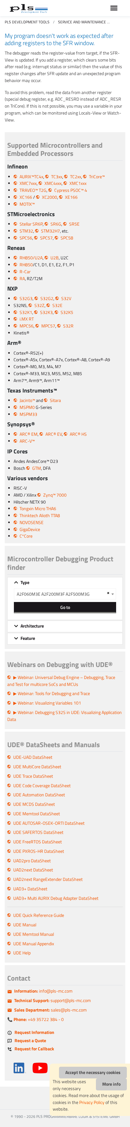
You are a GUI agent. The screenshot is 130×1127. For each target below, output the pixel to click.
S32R (68, 326)
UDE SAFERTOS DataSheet (38, 832)
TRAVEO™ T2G (33, 190)
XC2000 (49, 197)
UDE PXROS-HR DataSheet (38, 851)
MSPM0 (27, 407)
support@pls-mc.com (52, 1000)
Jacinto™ (27, 400)
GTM (36, 468)
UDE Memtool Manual (33, 934)
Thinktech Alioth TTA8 (40, 515)
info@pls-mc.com (43, 991)
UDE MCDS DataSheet (34, 804)
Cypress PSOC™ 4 (70, 190)
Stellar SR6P (31, 224)
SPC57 (46, 238)
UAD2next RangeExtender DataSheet (48, 879)
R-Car (25, 271)
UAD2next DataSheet (33, 870)
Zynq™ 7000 (55, 495)
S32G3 (26, 298)
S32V (66, 298)
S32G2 (46, 298)
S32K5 (67, 312)
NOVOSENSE (32, 522)
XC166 (26, 197)
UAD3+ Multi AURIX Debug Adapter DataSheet (55, 898)
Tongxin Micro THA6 (38, 508)
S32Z (39, 305)
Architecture (32, 626)
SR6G (55, 224)
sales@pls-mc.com (50, 1010)
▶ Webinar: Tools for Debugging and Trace (51, 693)
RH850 (26, 265)
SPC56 (26, 238)
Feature (28, 638)
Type (25, 582)
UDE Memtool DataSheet (36, 814)
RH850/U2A (31, 258)
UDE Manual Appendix (33, 944)
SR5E (74, 224)
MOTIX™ (27, 204)
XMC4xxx (53, 183)
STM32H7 (50, 231)
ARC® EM (29, 434)
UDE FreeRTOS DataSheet (37, 842)
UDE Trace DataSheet (33, 776)
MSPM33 (28, 414)
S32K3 (46, 312)
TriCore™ (97, 177)
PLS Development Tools (27, 22)
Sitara (55, 400)
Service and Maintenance (82, 22)
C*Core (26, 536)
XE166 (71, 197)
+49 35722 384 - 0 (39, 1019)
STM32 (26, 231)
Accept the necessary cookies (93, 1072)
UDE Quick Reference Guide (38, 915)
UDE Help (22, 953)
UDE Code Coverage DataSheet (42, 785)
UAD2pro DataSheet (32, 861)
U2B (54, 258)
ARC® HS (78, 434)
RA (22, 278)
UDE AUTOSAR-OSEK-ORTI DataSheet (49, 823)
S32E (57, 305)
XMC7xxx (28, 183)
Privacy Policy (91, 1102)
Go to (65, 607)
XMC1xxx (77, 183)
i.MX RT (27, 319)
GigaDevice (30, 529)
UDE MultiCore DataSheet (37, 767)
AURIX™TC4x (31, 177)
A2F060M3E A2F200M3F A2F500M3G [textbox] (53, 594)
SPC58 (67, 238)
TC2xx (75, 177)
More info (111, 1084)
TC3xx (56, 177)
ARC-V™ (27, 441)
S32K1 (26, 312)
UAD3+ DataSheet (30, 889)
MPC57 (48, 326)
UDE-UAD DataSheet (32, 757)
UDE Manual (24, 925)
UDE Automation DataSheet (39, 795)
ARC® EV (53, 434)
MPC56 (26, 326)
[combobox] (65, 593)
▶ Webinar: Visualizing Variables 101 (47, 703)
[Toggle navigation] (114, 8)
